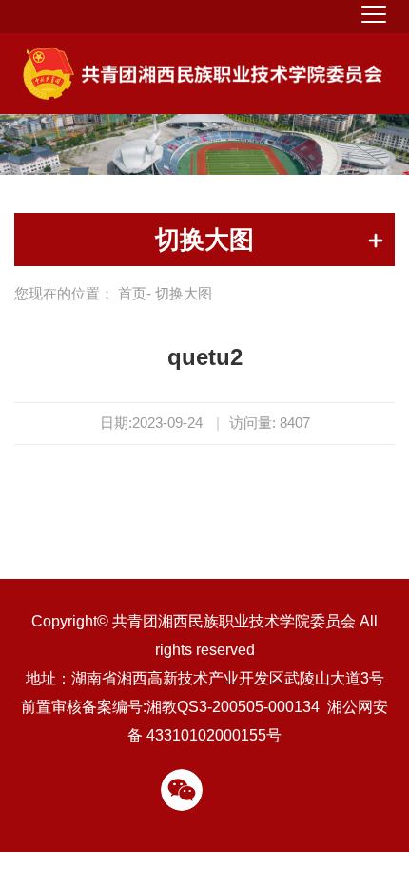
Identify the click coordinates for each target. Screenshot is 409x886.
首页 (132, 293)
